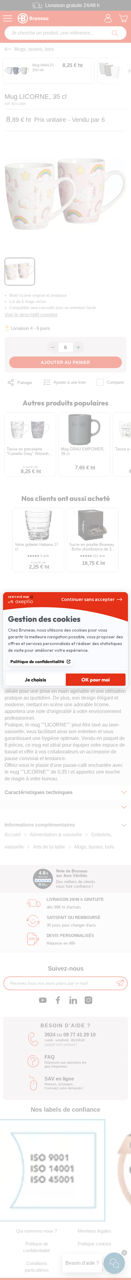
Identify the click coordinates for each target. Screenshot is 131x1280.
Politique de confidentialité (37, 661)
